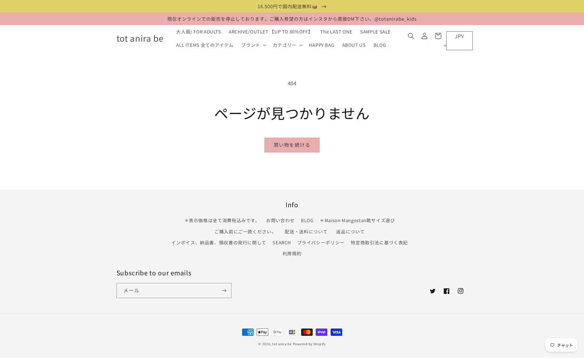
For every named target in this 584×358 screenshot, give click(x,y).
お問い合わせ (280, 220)
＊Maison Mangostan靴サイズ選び (357, 220)
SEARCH (282, 242)
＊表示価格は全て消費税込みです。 (222, 220)
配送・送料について (307, 231)
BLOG (307, 220)
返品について (350, 231)
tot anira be (282, 344)
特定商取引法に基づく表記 (379, 242)
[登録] (224, 290)
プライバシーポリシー (321, 242)
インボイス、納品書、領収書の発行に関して (218, 242)
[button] (253, 45)
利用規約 (292, 253)
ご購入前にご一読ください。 (245, 231)
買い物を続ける (292, 144)
